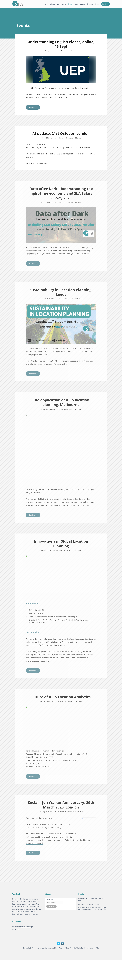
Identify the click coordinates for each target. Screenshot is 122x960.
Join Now (105, 4)
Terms (61, 948)
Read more (33, 107)
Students (90, 4)
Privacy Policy (69, 948)
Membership (61, 4)
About (52, 4)
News (97, 4)
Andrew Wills (94, 948)
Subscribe (49, 899)
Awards (82, 4)
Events (70, 4)
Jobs (76, 4)
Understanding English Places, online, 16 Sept (91, 900)
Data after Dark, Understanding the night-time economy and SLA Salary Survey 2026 (92, 909)
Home (46, 4)
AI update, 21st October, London (89, 904)
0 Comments (65, 51)
